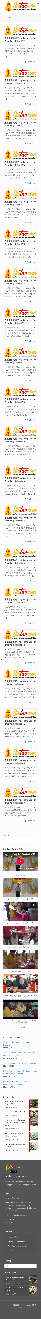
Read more (31, 62)
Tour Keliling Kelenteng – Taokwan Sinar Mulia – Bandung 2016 (18, 1054)
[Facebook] (19, 1312)
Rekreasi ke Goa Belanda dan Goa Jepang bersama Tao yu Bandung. (18, 1082)
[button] (23, 875)
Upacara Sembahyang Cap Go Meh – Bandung (17, 1043)
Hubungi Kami (13, 1237)
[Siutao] (20, 6)
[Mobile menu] (38, 4)
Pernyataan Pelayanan (16, 1241)
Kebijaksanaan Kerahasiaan (18, 1246)
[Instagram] (22, 1312)
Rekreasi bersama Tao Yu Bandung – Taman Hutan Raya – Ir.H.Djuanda (20, 1072)
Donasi (10, 1250)
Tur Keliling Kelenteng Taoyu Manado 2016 (19, 1063)
